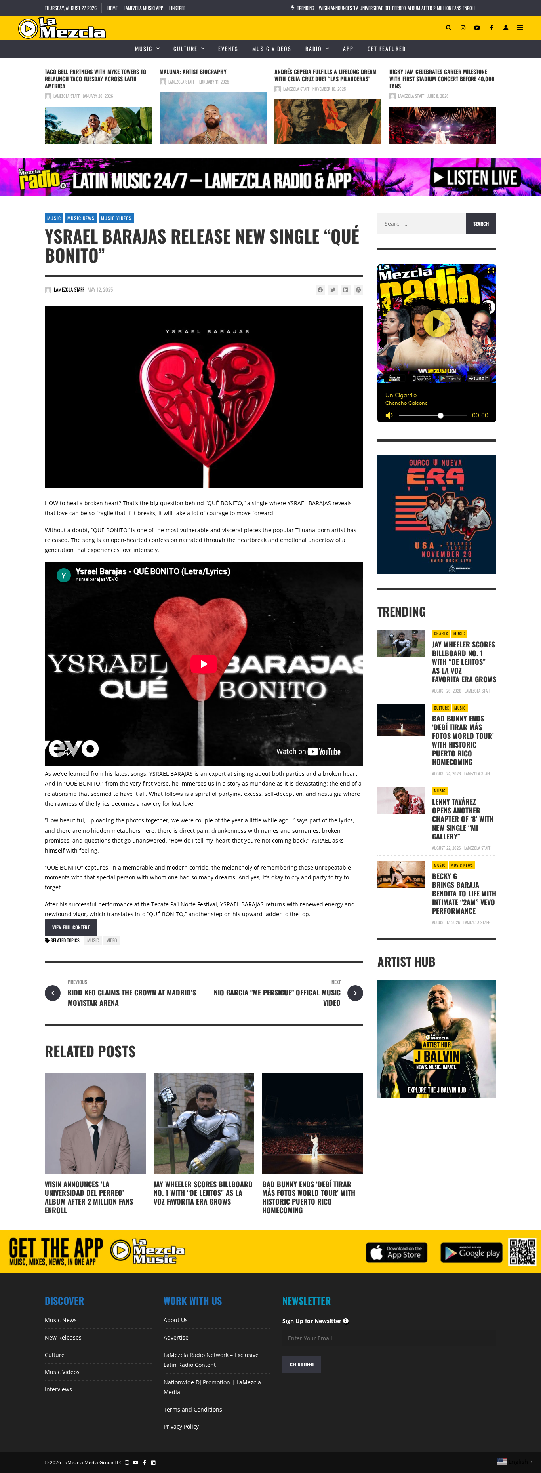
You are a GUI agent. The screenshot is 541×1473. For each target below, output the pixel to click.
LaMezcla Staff (66, 96)
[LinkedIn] (153, 1462)
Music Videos (271, 48)
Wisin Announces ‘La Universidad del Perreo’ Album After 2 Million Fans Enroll (397, 7)
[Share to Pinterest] (358, 290)
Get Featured (387, 48)
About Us (176, 1320)
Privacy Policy (181, 1426)
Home (112, 7)
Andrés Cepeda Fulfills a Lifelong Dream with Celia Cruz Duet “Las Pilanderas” (325, 75)
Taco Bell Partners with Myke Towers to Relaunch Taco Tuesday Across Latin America (95, 78)
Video (112, 940)
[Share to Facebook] (320, 290)
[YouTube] (477, 28)
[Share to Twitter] (333, 290)
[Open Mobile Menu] (520, 28)
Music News (81, 218)
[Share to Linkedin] (346, 290)
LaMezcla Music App (143, 7)
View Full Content (71, 927)
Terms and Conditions (193, 1409)
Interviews (58, 1389)
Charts (441, 633)
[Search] (449, 28)
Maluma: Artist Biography (193, 71)
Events (228, 48)
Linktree (177, 7)
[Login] (506, 28)
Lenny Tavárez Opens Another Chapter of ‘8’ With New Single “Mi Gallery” (463, 818)
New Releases (63, 1337)
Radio (313, 48)
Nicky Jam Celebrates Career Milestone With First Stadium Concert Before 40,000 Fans (442, 78)
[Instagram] (463, 28)
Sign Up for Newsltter (315, 1321)
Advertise (176, 1337)
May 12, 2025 (100, 289)
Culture (185, 48)
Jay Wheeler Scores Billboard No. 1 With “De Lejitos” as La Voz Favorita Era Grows (203, 1193)
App (348, 48)
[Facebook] (491, 28)
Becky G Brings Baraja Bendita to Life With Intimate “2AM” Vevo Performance (464, 893)
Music (143, 48)
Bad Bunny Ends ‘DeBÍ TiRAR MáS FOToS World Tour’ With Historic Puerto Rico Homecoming (308, 1197)
